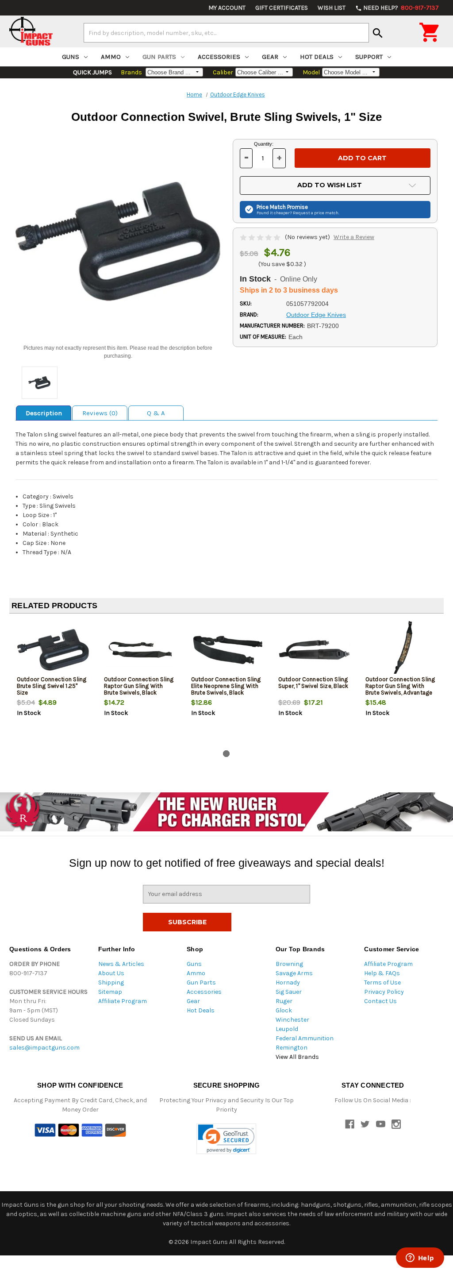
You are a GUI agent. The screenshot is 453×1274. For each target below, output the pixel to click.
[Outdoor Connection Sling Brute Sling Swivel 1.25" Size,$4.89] (53, 649)
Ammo (111, 57)
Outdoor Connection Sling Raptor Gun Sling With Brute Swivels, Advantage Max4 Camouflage (400, 689)
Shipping (111, 982)
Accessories (219, 57)
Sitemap (110, 992)
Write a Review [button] (354, 237)
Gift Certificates (281, 8)
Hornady (288, 982)
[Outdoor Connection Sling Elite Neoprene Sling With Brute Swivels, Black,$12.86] (227, 649)
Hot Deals (317, 57)
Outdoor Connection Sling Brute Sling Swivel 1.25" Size (52, 686)
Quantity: (263, 144)
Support (369, 57)
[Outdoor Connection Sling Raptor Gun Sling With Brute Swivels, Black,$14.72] (140, 649)
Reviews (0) (100, 413)
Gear (270, 57)
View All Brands (297, 1057)
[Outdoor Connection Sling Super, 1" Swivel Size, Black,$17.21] (314, 649)
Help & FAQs (382, 973)
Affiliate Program (122, 1001)
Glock (284, 1010)
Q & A (156, 413)
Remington (291, 1047)
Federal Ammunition (305, 1038)
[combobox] (226, 32)
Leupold (287, 1029)
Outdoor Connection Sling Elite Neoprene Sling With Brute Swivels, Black (226, 686)
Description (44, 413)
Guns (70, 57)
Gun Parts (159, 57)
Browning (289, 964)
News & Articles (121, 964)
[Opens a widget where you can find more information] (419, 1258)
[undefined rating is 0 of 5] (261, 237)
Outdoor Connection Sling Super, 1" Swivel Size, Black (313, 682)
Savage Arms (294, 973)
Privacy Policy (384, 992)
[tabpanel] (52, 683)
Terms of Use (382, 982)
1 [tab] (226, 753)
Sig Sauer (289, 992)
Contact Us (380, 1001)
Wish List (332, 8)
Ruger (284, 1001)
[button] (226, 1139)
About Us (111, 973)
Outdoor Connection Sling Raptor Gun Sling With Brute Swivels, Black (139, 686)
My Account (227, 8)
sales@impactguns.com (44, 1047)
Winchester (292, 1019)
